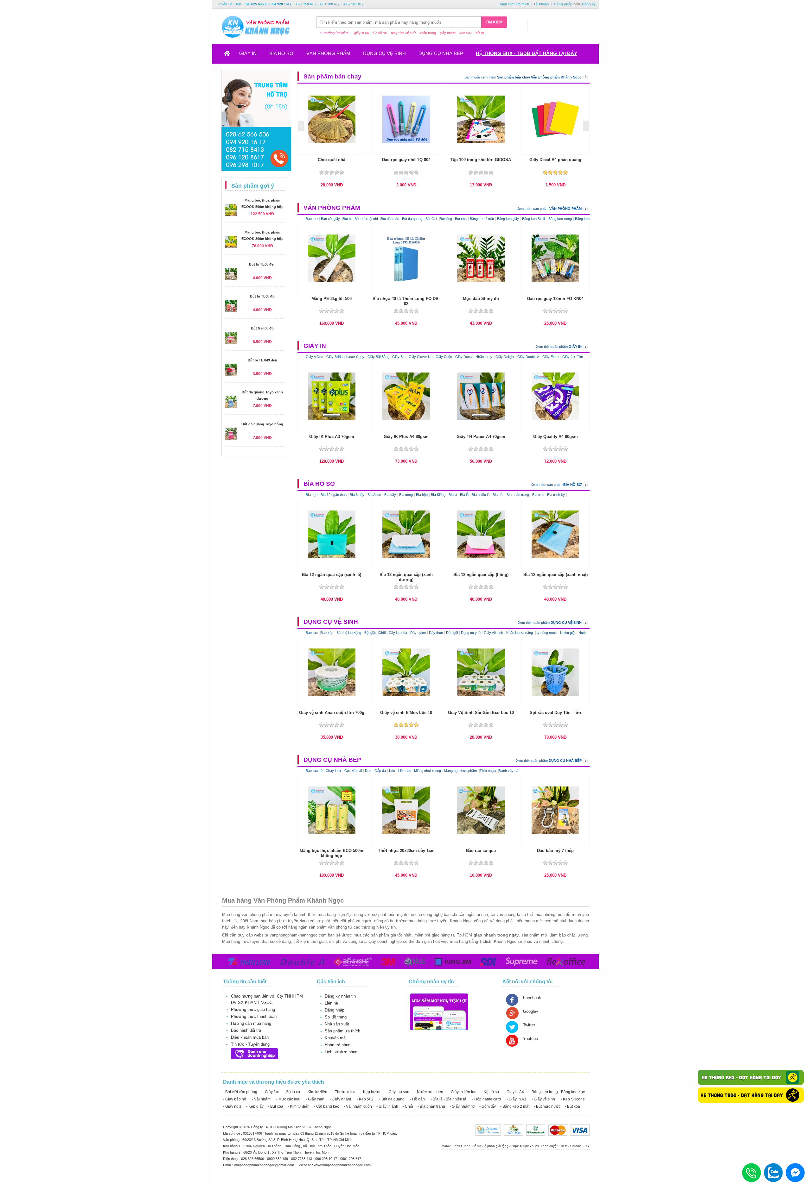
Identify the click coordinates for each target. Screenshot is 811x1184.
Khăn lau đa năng (520, 633)
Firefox (564, 1146)
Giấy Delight (504, 357)
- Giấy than (315, 1099)
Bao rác (312, 633)
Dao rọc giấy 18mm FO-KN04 (555, 298)
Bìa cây (390, 495)
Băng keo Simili (533, 219)
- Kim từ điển (316, 1092)
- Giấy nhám (340, 1099)
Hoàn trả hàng (337, 1045)
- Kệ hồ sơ (490, 1092)
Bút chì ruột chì (366, 219)
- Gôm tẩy (487, 1106)
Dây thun (436, 633)
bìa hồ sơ (380, 33)
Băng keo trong (560, 219)
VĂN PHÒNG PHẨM (328, 53)
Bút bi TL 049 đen (262, 360)
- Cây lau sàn (397, 1092)
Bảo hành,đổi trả (246, 1030)
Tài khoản (541, 4)
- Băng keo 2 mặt (514, 1106)
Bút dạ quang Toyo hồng (262, 424)
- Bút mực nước (547, 1106)
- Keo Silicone (573, 1099)
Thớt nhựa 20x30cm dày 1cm (406, 850)
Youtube (530, 1038)
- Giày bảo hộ (234, 1099)
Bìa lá (453, 495)
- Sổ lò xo (292, 1092)
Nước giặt (567, 633)
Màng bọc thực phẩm (461, 771)
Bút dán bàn (390, 219)
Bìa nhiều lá (480, 495)
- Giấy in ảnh (387, 1106)
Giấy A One (314, 357)
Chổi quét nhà (331, 159)
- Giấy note (232, 1106)
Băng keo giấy (508, 219)
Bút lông (446, 219)
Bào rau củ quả (481, 850)
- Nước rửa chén (429, 1092)
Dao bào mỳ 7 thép (555, 850)
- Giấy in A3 (516, 1099)
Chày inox (333, 771)
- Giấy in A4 (514, 1092)
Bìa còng (406, 495)
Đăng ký (589, 4)
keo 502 (465, 33)
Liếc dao (405, 771)
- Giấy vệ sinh (543, 1099)
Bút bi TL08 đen (262, 264)
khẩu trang (427, 33)
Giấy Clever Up (420, 357)
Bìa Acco (374, 495)
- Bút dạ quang (392, 1099)
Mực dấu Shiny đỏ (481, 298)
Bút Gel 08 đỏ (262, 328)
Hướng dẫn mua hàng (251, 1023)
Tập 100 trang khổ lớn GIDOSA (480, 159)
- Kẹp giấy (255, 1106)
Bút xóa (461, 219)
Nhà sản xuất (337, 1024)
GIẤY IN (248, 53)
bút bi (480, 33)
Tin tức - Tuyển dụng (250, 1044)
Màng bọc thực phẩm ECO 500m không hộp (331, 853)
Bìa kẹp (311, 495)
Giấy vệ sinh (493, 633)
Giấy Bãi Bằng (378, 357)
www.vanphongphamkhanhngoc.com (342, 1165)
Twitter (529, 1025)
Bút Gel (431, 219)
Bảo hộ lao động (348, 633)
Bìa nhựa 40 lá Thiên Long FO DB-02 (406, 301)
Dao (368, 771)
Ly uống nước (547, 633)
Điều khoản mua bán (250, 1037)
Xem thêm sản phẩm (549, 208)
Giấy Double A (528, 357)
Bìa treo (538, 495)
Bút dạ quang (412, 219)
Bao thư (312, 219)
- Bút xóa (275, 1106)
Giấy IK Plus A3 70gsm (331, 436)
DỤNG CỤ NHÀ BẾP (440, 53)
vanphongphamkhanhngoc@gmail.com (264, 1165)
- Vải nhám (261, 1099)
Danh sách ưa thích (514, 4)
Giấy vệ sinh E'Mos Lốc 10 (406, 712)
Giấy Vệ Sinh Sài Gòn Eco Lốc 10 (481, 712)
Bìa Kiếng (438, 495)
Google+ (531, 1011)
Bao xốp (327, 633)
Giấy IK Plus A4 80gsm (406, 436)
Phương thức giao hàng (253, 1009)
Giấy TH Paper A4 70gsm (481, 436)
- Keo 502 (365, 1099)
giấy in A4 (361, 33)
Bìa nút (498, 495)
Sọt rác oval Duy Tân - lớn (555, 712)
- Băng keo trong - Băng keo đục (557, 1092)
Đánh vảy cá (508, 771)
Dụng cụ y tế (471, 633)
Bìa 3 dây (357, 495)
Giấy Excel (550, 357)
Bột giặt (370, 633)
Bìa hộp (422, 495)
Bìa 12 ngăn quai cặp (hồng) (480, 574)
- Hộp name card (486, 1099)
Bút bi (347, 219)
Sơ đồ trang (336, 1017)
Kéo (392, 771)
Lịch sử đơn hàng (341, 1051)
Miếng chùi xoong (427, 771)
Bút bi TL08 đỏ (262, 296)
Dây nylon (418, 633)
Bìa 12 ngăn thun (334, 495)
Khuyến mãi (336, 1038)
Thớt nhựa (488, 771)
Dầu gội (452, 633)
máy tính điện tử (403, 33)
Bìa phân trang (518, 495)
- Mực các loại (288, 1099)
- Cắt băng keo (326, 1106)
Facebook (532, 997)
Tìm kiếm (494, 22)
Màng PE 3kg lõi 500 (331, 298)
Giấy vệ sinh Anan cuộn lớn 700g (331, 712)
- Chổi (408, 1106)
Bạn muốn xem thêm (523, 77)
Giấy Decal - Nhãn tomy (473, 357)
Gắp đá (380, 771)
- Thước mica (344, 1092)
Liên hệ (331, 1003)
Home (230, 55)
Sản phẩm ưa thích (342, 1031)
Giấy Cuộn (444, 357)
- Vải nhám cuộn (358, 1106)
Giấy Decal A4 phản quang (555, 159)
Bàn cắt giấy (331, 219)
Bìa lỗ (464, 495)
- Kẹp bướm (371, 1092)
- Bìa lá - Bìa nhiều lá (448, 1099)
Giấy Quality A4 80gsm (555, 436)
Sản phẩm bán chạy (332, 76)
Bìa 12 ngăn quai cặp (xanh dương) (406, 577)
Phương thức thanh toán (254, 1016)
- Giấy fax (271, 1092)
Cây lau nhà (398, 633)
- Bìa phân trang (431, 1106)
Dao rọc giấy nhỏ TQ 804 (406, 159)
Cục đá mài (353, 771)
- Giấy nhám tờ (462, 1106)
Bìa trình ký (556, 495)
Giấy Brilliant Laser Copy (345, 357)
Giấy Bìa (399, 357)
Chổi (382, 633)
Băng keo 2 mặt (482, 219)
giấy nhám (448, 33)
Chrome (576, 1146)
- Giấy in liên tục (462, 1092)
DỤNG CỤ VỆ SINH (384, 53)
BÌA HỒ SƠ (281, 53)
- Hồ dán (417, 1099)
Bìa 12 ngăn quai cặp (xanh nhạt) (555, 574)
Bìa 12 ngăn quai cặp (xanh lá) (331, 574)
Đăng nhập (563, 4)
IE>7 (586, 1146)
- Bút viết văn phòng (240, 1092)
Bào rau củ (314, 771)
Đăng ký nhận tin (340, 996)
